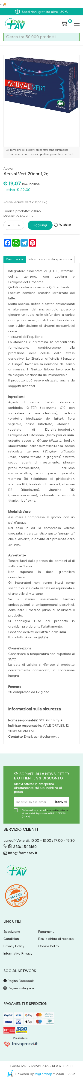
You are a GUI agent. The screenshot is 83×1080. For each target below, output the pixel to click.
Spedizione (11, 932)
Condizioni (11, 939)
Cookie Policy (48, 946)
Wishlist (65, 225)
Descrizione (15, 259)
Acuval (8, 169)
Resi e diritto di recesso (56, 939)
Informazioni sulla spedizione (50, 259)
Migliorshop (43, 1074)
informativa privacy (57, 810)
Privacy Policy (13, 946)
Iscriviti (61, 802)
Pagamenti (46, 932)
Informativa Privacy (17, 953)
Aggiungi (40, 225)
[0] (65, 23)
